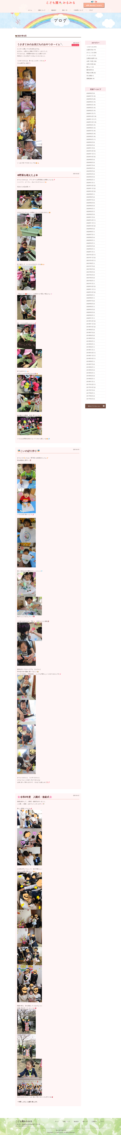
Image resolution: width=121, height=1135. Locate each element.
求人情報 (89, 76)
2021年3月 (90, 278)
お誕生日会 (90, 50)
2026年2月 (90, 110)
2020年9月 (90, 295)
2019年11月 (90, 324)
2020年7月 (90, 301)
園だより (89, 67)
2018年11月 (90, 355)
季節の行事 (90, 73)
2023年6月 (90, 203)
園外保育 (89, 70)
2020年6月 (90, 304)
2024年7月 (90, 165)
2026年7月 (90, 96)
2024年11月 (90, 154)
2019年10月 (90, 327)
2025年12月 (90, 116)
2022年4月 (90, 243)
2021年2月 (90, 281)
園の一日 (64, 10)
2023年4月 (90, 208)
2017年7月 (90, 390)
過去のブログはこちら (94, 406)
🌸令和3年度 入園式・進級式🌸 (34, 796)
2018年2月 (90, 379)
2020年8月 (90, 298)
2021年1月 (90, 283)
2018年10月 (90, 358)
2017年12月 (90, 384)
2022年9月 (90, 229)
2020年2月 (90, 315)
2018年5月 (90, 370)
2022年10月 (90, 226)
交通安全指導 (90, 58)
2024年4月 (90, 174)
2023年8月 (90, 197)
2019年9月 (90, 330)
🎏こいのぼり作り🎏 (28, 450)
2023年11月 (90, 188)
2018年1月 (90, 381)
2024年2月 (90, 180)
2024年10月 (90, 157)
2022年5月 (90, 240)
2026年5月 (90, 102)
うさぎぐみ (75, 45)
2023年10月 (90, 191)
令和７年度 (90, 61)
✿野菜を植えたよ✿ (27, 175)
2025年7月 (90, 131)
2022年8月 (90, 232)
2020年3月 (90, 312)
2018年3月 (90, 376)
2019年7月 (90, 332)
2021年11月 (90, 257)
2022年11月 (90, 223)
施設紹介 (53, 10)
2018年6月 (90, 367)
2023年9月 (90, 194)
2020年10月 (90, 292)
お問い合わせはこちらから (94, 5)
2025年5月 (90, 136)
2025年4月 (90, 139)
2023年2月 (90, 214)
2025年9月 (90, 125)
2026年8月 (90, 93)
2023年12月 (90, 185)
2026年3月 (90, 108)
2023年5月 (90, 206)
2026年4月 (90, 105)
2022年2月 (90, 249)
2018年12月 (90, 353)
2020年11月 (90, 289)
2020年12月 (90, 286)
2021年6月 (90, 269)
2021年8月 (90, 263)
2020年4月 (90, 309)
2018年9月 (90, 361)
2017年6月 (90, 393)
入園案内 (93, 1121)
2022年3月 (90, 246)
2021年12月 (90, 255)
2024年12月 (90, 151)
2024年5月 (90, 171)
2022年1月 (90, 252)
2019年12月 (90, 321)
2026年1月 (90, 113)
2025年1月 (90, 148)
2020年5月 (90, 306)
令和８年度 (90, 64)
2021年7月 (90, 266)
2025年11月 (90, 119)
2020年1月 (90, 318)
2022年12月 (90, 220)
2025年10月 (90, 122)
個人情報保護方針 (61, 1130)
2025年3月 (90, 142)
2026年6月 (90, 99)
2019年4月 (90, 341)
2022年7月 (90, 234)
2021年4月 (90, 275)
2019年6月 (90, 335)
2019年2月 (90, 347)
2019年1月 (90, 350)
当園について (41, 10)
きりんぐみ (90, 52)
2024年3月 (90, 177)
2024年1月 (90, 182)
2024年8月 (90, 162)
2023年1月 (90, 217)
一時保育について (78, 10)
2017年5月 (90, 396)
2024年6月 (90, 168)
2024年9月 (90, 159)
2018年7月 (90, 364)
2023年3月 (90, 211)
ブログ (91, 10)
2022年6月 (90, 237)
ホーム (30, 10)
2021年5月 (90, 272)
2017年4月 (90, 399)
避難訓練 (89, 78)
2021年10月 (90, 260)
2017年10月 (90, 387)
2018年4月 (90, 373)
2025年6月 (90, 133)
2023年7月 (90, 200)
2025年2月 (90, 145)
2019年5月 (90, 338)
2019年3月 (90, 344)
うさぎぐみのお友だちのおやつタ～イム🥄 (40, 44)
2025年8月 (90, 128)
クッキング (90, 55)
